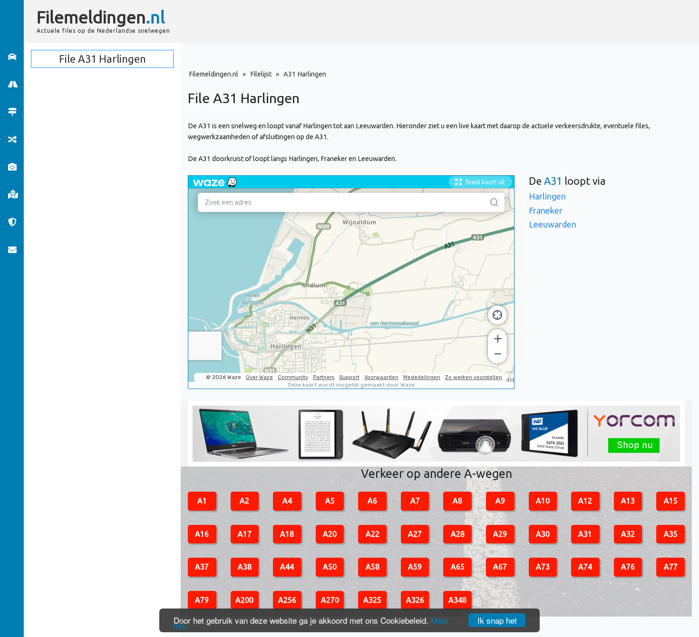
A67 (500, 566)
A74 (585, 566)
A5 (330, 500)
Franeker (546, 210)
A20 (330, 534)
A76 (628, 566)
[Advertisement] (433, 21)
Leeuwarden (552, 224)
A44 (287, 566)
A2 (244, 500)
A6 (372, 500)
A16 (202, 534)
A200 (244, 600)
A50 (330, 566)
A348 (457, 600)
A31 (585, 534)
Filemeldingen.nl (213, 74)
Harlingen (547, 196)
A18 (287, 534)
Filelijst (261, 74)
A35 (671, 534)
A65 (458, 566)
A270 (330, 600)
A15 (671, 500)
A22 (372, 534)
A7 (415, 500)
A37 (202, 566)
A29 (500, 534)
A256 (287, 600)
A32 (628, 534)
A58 (372, 566)
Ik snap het (497, 620)
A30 (543, 534)
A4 (287, 500)
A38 (245, 566)
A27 (415, 534)
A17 (245, 534)
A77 (671, 566)
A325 (372, 600)
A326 (415, 600)
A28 (458, 534)
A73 (543, 566)
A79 (202, 600)
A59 (415, 566)
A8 (457, 500)
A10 (543, 500)
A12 (585, 500)
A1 (202, 500)
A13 (628, 500)
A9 (500, 500)
